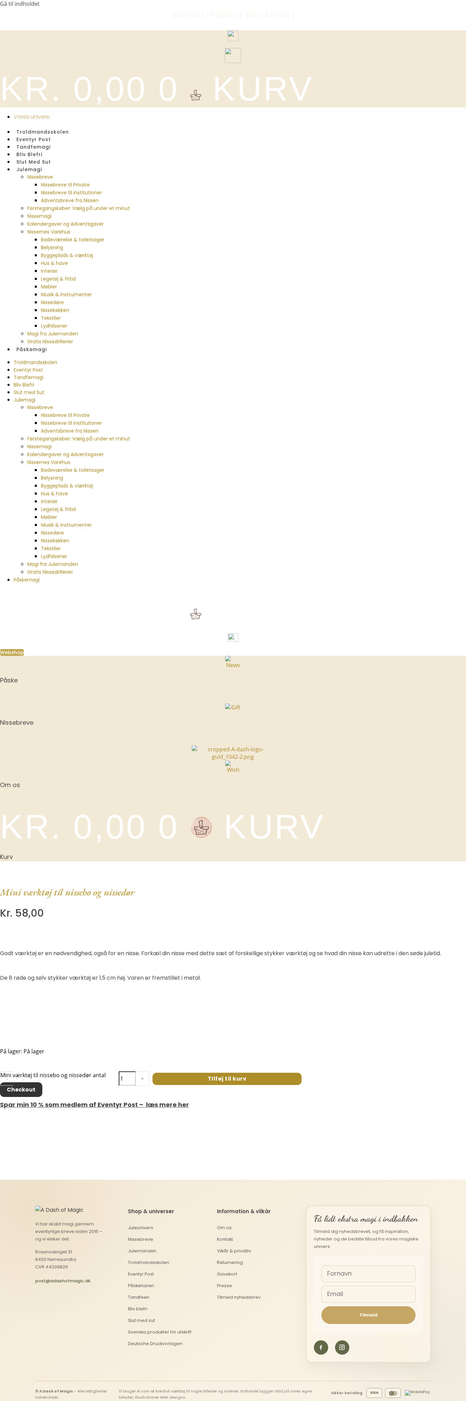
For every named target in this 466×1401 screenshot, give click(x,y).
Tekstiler (51, 318)
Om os (224, 1228)
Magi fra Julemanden (52, 333)
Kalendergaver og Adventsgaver (65, 224)
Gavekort (227, 1274)
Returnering (230, 1262)
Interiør (49, 271)
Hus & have (54, 263)
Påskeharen (141, 1286)
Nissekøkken (55, 310)
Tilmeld (368, 1315)
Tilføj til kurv (227, 1079)
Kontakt (225, 1239)
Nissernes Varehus (48, 231)
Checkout (21, 1090)
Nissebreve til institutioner (71, 192)
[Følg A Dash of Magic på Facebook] (321, 1347)
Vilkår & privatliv (234, 1251)
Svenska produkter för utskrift (159, 1332)
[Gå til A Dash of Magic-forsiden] (61, 1210)
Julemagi (29, 169)
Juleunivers (140, 1228)
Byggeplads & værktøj (67, 255)
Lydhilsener (54, 325)
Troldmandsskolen (42, 132)
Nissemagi (39, 216)
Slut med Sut (33, 162)
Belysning (52, 247)
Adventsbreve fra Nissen (70, 200)
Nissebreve (40, 177)
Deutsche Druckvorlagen (155, 1343)
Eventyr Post (33, 139)
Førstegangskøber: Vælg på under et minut (78, 208)
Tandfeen (138, 1297)
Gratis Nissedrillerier (50, 341)
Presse (224, 1286)
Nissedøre (52, 302)
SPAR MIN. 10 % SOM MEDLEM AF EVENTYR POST (233, 22)
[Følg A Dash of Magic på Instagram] (342, 1347)
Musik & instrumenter (66, 294)
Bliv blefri (137, 1309)
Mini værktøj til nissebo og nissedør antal (53, 1075)
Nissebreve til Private (65, 184)
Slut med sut (141, 1320)
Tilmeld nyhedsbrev (239, 1297)
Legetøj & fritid (58, 278)
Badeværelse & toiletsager (72, 239)
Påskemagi (31, 349)
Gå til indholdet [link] (20, 3)
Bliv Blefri (29, 154)
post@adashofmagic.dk (62, 1281)
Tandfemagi (33, 147)
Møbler (49, 286)
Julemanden (142, 1251)
